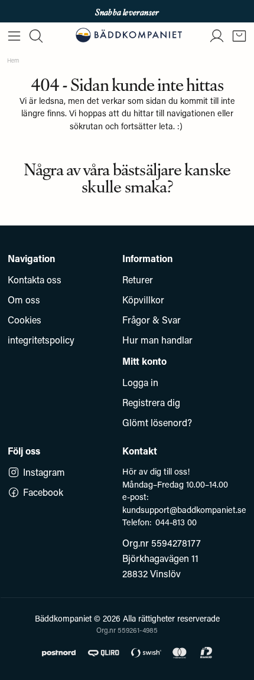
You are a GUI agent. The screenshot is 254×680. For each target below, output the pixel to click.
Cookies (24, 319)
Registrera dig (151, 402)
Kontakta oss (34, 279)
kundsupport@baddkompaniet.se (184, 509)
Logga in (140, 382)
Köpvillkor (143, 299)
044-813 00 (176, 522)
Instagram (44, 472)
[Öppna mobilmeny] (14, 36)
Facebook (43, 492)
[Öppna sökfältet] (36, 36)
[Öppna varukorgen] (239, 36)
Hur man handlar (157, 340)
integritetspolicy (41, 340)
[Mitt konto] (216, 36)
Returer (137, 279)
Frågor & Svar (151, 319)
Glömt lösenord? (157, 422)
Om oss (24, 299)
